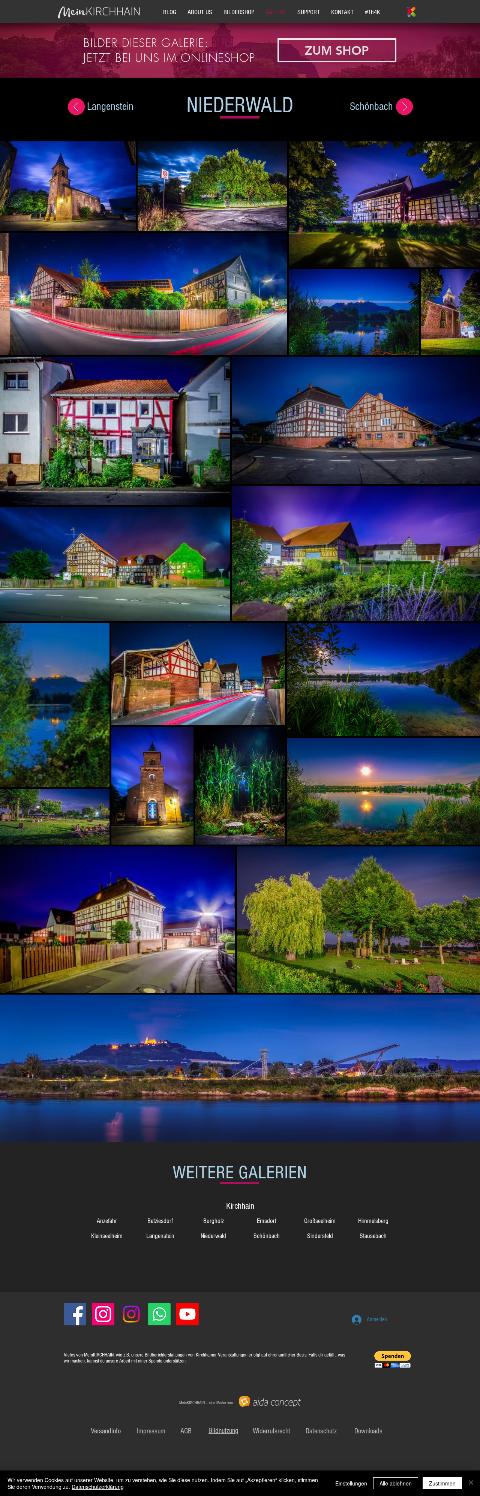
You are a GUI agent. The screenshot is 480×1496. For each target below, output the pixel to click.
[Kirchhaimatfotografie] (131, 1314)
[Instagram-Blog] (103, 1314)
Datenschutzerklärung (98, 1486)
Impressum (151, 1431)
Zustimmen (442, 1483)
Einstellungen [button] (351, 1483)
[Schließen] (471, 1483)
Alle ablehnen (396, 1483)
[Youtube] (187, 1314)
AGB (186, 1431)
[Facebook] (75, 1314)
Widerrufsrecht (271, 1431)
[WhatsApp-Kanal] (159, 1314)
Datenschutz (321, 1431)
